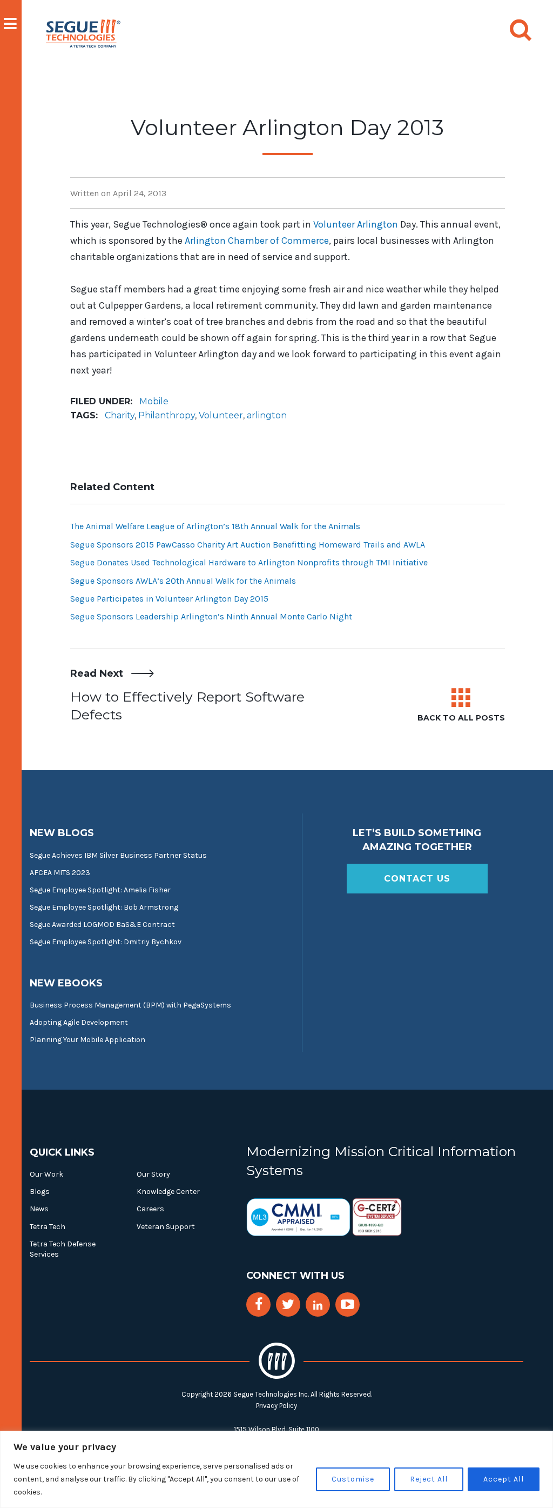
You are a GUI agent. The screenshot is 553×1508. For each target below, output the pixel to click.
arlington (267, 415)
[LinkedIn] (317, 1305)
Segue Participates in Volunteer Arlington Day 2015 (169, 598)
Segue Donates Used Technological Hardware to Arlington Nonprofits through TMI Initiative (249, 562)
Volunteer (221, 415)
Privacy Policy (276, 1406)
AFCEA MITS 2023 (60, 872)
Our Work (46, 1174)
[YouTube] (347, 1304)
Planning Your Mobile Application (87, 1039)
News (39, 1208)
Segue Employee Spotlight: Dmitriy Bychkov (105, 941)
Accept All (503, 1479)
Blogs (40, 1191)
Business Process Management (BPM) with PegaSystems (130, 1005)
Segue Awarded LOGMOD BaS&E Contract (102, 924)
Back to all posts (461, 718)
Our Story (153, 1174)
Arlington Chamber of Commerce (257, 240)
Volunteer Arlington (355, 224)
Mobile (153, 401)
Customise (353, 1479)
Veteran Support (166, 1226)
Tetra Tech (47, 1226)
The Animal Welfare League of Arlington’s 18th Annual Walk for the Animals (215, 526)
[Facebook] (258, 1304)
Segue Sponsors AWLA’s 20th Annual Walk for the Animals (183, 581)
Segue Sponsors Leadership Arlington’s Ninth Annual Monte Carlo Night (211, 616)
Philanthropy (166, 415)
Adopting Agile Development (79, 1022)
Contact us (417, 878)
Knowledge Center (168, 1191)
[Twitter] (288, 1304)
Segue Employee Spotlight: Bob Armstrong (104, 907)
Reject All (429, 1479)
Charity (119, 415)
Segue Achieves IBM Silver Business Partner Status (118, 855)
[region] (276, 1469)
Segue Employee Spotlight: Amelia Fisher (100, 890)
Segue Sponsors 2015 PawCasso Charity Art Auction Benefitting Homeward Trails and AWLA (247, 544)
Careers (150, 1208)
